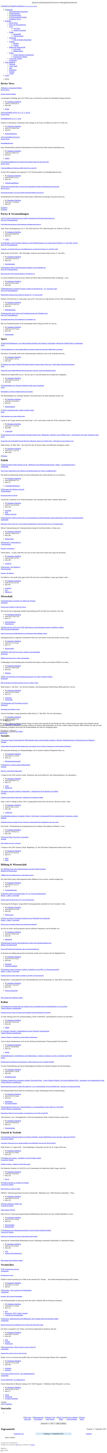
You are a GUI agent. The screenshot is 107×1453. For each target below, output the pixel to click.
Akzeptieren (4, 731)
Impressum (3, 733)
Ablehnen (13, 731)
